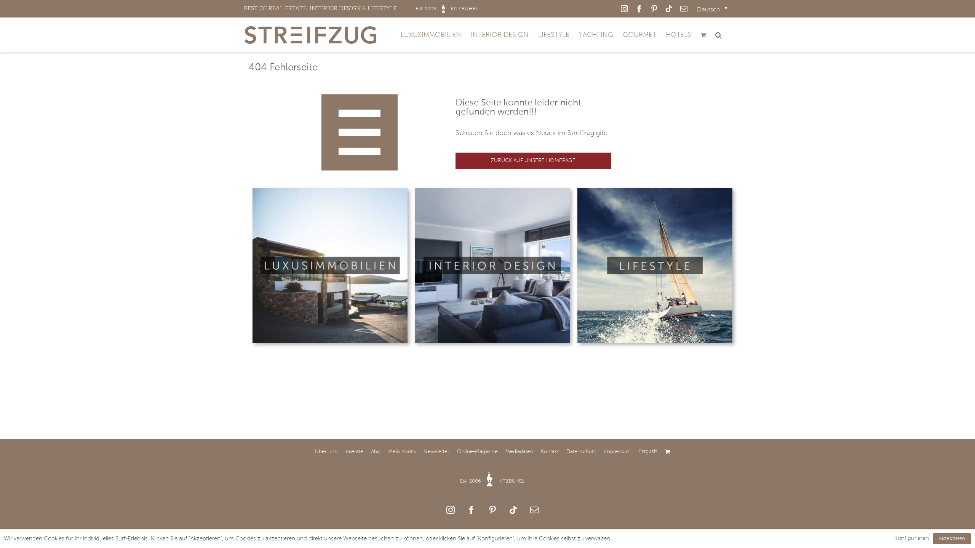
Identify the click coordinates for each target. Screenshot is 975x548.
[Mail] (534, 510)
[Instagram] (450, 510)
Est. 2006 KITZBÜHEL (492, 481)
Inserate (353, 451)
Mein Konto (402, 451)
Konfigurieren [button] (911, 538)
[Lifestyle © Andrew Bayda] (654, 191)
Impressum (617, 451)
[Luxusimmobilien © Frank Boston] (330, 191)
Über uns (326, 451)
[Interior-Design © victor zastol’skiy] (492, 191)
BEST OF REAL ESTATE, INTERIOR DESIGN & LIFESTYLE (361, 8)
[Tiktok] (513, 510)
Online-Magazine (477, 451)
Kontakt (550, 451)
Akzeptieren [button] (952, 538)
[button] (718, 35)
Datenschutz (581, 451)
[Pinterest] (492, 510)
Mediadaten (519, 451)
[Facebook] (471, 510)
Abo (375, 451)
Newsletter (436, 451)
